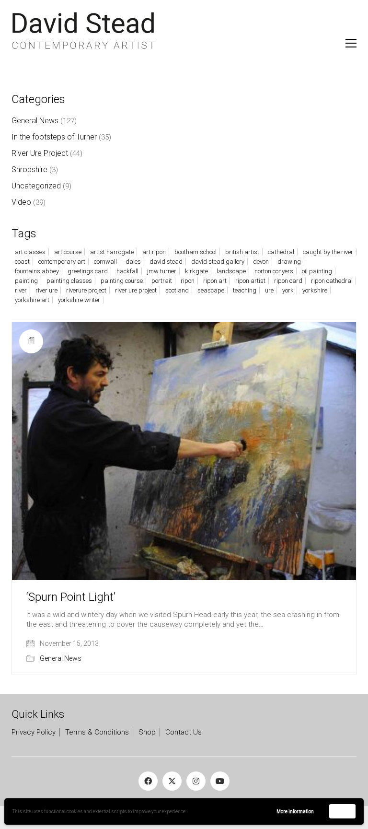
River (21, 290)
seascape (210, 290)
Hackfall (127, 271)
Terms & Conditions (97, 732)
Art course (67, 252)
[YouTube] (220, 781)
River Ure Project (40, 153)
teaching (244, 290)
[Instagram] (196, 781)
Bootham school (195, 252)
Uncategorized (36, 185)
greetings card (88, 271)
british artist (242, 252)
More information (295, 811)
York (288, 290)
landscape (231, 271)
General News (60, 658)
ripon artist (250, 280)
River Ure (46, 290)
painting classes (69, 280)
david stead (166, 261)
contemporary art (61, 261)
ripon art (215, 280)
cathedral (281, 252)
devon (261, 261)
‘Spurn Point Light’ (70, 597)
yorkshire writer (79, 300)
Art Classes (30, 252)
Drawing (289, 261)
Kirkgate (196, 271)
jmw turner (161, 271)
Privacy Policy (34, 732)
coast (22, 261)
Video (21, 202)
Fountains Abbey (37, 271)
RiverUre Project (86, 290)
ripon (188, 280)
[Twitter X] (172, 781)
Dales (133, 261)
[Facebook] (148, 781)
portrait (161, 280)
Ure (269, 290)
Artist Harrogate (112, 252)
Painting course (122, 280)
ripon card (288, 280)
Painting (26, 280)
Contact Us (183, 732)
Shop (147, 732)
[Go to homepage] (83, 31)
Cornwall (105, 261)
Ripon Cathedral (332, 280)
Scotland (177, 290)
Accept (342, 811)
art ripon (154, 252)
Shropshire (29, 169)
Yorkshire (314, 290)
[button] (350, 43)
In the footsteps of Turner (54, 136)
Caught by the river (328, 252)
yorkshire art (32, 300)
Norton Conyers (273, 271)
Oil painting (317, 271)
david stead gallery (217, 261)
